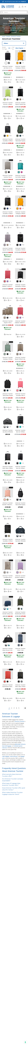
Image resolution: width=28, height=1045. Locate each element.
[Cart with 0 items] (22, 7)
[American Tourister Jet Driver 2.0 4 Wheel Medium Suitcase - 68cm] (7, 55)
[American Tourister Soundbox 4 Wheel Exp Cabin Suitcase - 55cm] (7, 128)
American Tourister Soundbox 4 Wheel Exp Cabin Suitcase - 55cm (7, 140)
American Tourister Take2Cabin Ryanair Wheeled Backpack (20, 503)
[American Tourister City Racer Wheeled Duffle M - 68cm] (20, 528)
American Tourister (19, 721)
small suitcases (14, 756)
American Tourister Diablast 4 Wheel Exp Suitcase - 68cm (20, 321)
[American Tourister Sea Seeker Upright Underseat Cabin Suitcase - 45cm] (20, 164)
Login (19, 7)
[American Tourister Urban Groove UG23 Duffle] (7, 637)
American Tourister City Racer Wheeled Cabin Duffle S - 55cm (8, 431)
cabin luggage (5, 756)
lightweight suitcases (20, 744)
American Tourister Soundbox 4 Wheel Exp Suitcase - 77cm (7, 212)
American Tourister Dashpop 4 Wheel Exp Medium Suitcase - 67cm (20, 212)
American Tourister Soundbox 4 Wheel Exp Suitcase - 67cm (20, 249)
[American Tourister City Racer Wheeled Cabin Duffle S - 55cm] (7, 419)
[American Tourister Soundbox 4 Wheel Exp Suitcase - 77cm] (7, 201)
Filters (6, 43)
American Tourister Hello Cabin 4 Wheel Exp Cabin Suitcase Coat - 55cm (20, 685)
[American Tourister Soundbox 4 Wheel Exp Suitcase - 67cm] (20, 237)
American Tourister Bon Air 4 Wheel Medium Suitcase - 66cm (20, 467)
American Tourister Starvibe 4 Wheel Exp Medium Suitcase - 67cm (20, 576)
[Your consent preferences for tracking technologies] (25, 1042)
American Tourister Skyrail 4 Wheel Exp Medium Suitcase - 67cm (8, 249)
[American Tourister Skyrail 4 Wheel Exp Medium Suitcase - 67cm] (7, 237)
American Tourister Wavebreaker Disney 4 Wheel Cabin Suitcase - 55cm (20, 613)
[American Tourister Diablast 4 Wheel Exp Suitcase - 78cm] (7, 273)
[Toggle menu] (25, 6)
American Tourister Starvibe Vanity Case (7, 612)
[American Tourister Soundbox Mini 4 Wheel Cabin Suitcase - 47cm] (20, 383)
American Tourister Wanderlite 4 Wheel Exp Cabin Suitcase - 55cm (20, 285)
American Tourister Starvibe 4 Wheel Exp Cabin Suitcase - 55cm (7, 503)
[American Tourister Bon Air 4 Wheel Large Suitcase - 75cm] (20, 419)
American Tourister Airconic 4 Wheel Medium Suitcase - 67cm (8, 103)
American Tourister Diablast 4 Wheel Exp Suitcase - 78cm (7, 285)
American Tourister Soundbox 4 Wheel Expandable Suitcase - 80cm (7, 540)
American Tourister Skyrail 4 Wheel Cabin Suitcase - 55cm (20, 358)
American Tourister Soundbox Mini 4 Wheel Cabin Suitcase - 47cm (20, 394)
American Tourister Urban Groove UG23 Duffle (7, 649)
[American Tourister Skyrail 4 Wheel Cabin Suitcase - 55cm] (20, 346)
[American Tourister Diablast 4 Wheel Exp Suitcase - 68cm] (20, 310)
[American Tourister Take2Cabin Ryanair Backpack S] (20, 128)
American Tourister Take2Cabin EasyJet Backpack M (8, 394)
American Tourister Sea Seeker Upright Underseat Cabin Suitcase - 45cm (20, 176)
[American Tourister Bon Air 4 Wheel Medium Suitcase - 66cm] (20, 455)
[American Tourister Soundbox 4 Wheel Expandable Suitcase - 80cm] (7, 528)
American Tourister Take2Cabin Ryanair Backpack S (20, 140)
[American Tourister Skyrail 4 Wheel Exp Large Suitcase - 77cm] (20, 91)
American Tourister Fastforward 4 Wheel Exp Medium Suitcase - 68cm (7, 685)
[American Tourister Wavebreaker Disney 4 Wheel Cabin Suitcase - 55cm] (20, 601)
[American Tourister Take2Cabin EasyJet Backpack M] (7, 383)
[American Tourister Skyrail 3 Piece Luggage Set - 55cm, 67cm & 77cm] (7, 310)
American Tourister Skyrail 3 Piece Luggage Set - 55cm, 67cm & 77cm (7, 321)
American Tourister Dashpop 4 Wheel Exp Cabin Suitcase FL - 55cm (8, 358)
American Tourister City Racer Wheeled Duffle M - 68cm (20, 540)
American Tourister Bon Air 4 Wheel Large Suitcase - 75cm (20, 431)
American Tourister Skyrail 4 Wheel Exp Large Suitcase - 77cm (20, 103)
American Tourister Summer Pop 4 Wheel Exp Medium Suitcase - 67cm (8, 176)
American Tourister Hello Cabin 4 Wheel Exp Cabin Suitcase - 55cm (7, 467)
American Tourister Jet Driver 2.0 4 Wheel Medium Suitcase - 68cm (8, 67)
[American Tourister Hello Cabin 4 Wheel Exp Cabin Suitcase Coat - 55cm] (20, 674)
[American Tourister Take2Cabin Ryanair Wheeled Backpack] (20, 492)
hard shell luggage (6, 746)
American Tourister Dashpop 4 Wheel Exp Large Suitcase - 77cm (20, 67)
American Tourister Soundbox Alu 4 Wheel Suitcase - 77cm (8, 576)
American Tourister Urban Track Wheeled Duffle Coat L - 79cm (20, 649)
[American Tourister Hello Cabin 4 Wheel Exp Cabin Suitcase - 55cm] (7, 455)
